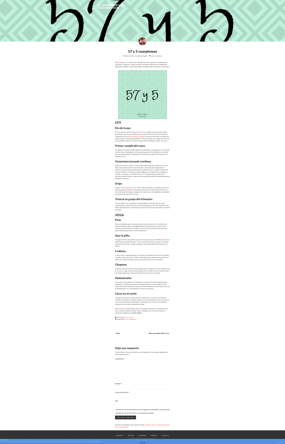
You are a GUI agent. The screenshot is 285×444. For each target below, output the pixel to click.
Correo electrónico (122, 392)
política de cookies (82, 441)
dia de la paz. (142, 132)
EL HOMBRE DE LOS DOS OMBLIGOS (111, 6)
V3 (144, 174)
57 (127, 319)
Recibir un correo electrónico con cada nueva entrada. (135, 413)
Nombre (118, 384)
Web (116, 401)
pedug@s (122, 62)
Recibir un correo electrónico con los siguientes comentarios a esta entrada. (143, 409)
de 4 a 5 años (129, 317)
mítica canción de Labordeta (136, 136)
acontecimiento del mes (128, 188)
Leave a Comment (156, 56)
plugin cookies (281, 442)
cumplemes (132, 319)
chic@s (122, 309)
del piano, (165, 240)
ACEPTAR (142, 442)
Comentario (120, 359)
